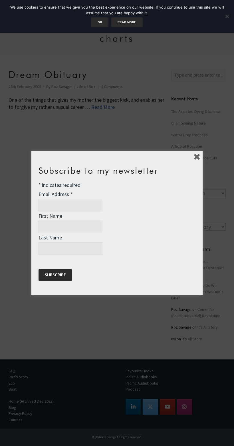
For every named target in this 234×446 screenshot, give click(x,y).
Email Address (55, 194)
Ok (100, 22)
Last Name (50, 237)
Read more (127, 22)
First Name (50, 216)
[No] (227, 16)
